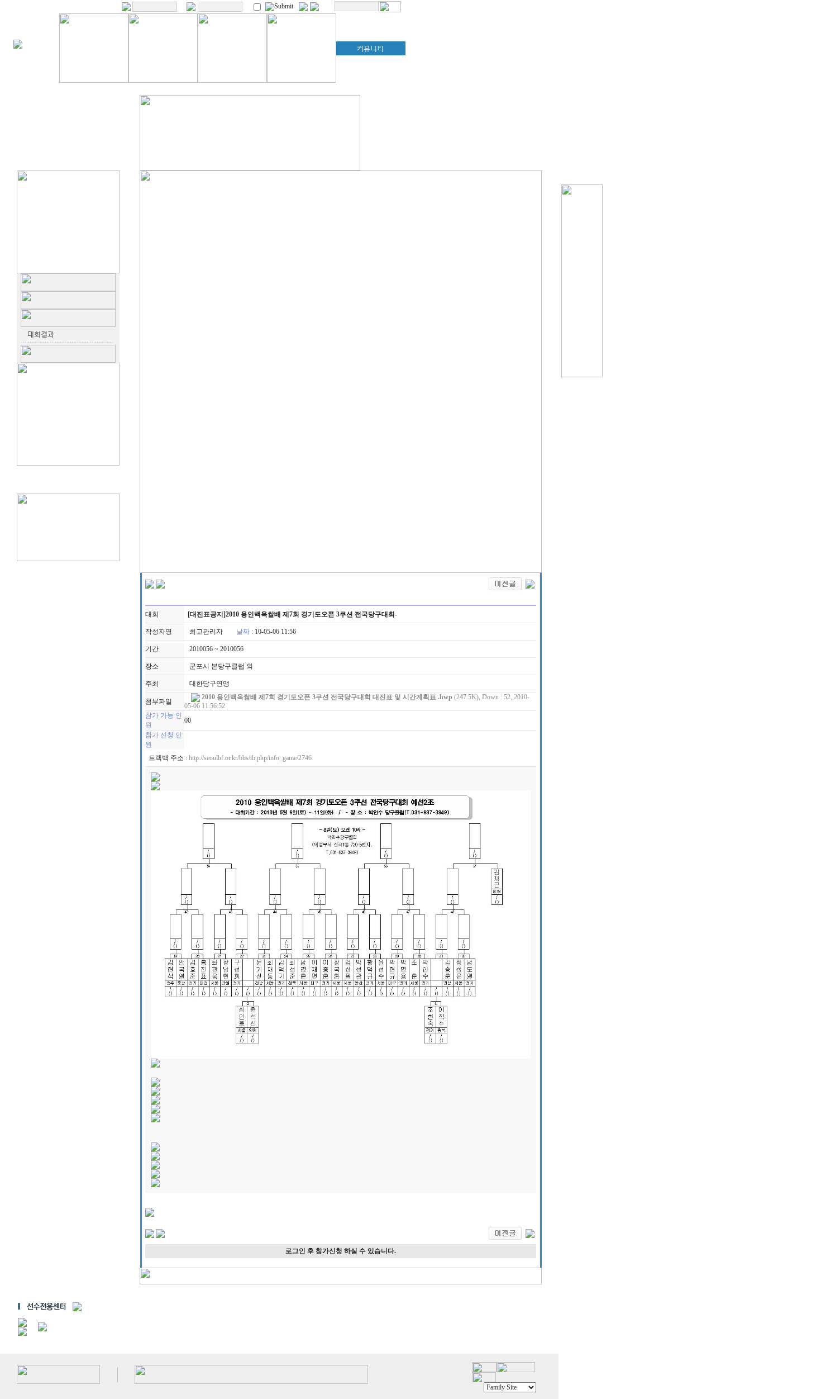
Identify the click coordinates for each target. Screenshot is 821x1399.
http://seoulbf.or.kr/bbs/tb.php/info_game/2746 (250, 758)
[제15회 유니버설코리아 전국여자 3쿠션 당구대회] (530, 583)
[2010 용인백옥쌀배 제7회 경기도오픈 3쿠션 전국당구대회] (505, 583)
